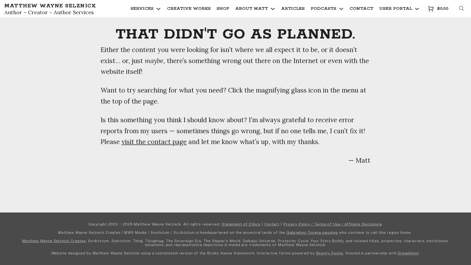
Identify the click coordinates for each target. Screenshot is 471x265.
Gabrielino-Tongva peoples (312, 232)
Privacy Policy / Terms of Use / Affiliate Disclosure (332, 224)
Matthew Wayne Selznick (50, 5)
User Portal (395, 8)
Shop (223, 8)
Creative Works (189, 8)
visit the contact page (154, 142)
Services (142, 8)
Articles (293, 8)
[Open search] (462, 8)
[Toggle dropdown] (158, 8)
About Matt (251, 8)
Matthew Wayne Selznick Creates (54, 241)
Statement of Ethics (241, 224)
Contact (361, 8)
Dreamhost (408, 253)
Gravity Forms (329, 253)
